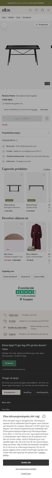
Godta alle (26, 462)
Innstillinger (26, 473)
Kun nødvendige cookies (26, 469)
